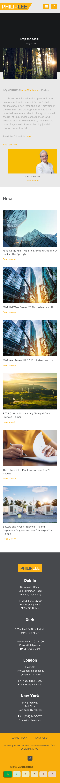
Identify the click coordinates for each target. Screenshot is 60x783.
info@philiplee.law (31, 720)
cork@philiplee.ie (31, 645)
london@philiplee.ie (31, 684)
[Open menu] (46, 6)
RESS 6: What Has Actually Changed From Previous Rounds (26, 415)
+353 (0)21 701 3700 (31, 641)
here (28, 136)
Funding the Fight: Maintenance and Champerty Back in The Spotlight (30, 252)
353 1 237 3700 (32, 600)
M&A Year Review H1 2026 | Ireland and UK (28, 360)
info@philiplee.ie (31, 604)
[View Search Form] (54, 6)
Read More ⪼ (33, 180)
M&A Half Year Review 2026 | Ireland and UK (28, 307)
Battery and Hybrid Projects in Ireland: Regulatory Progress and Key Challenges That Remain (28, 530)
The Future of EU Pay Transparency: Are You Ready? (27, 472)
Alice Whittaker (29, 90)
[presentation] (32, 161)
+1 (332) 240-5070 (31, 716)
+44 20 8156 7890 (31, 680)
